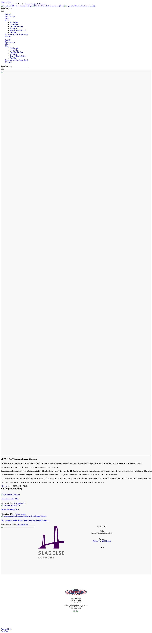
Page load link (6, 629)
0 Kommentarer (19, 503)
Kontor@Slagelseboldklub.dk (35, 4)
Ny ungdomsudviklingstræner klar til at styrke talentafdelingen (24, 520)
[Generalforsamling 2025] (10, 494)
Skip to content (6, 2)
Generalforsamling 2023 (10, 509)
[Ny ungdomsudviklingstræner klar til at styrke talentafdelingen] (23, 516)
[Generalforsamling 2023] (10, 505)
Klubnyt (4, 486)
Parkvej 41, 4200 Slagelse (102, 541)
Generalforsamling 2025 (10, 499)
